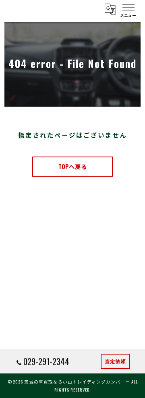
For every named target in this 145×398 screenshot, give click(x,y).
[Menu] (128, 9)
